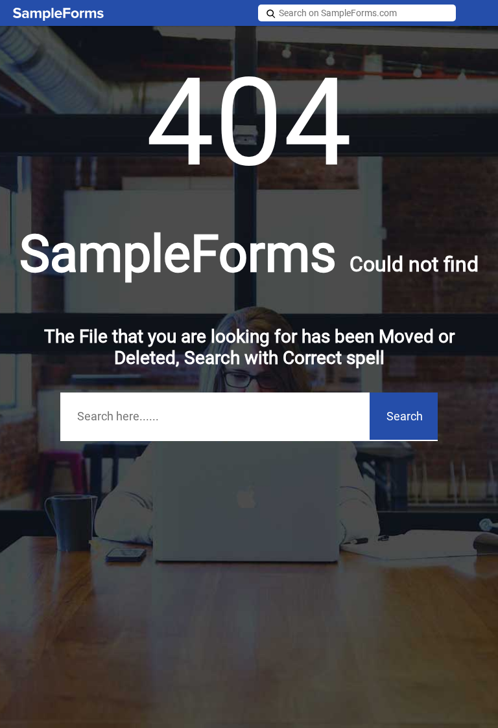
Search (404, 416)
